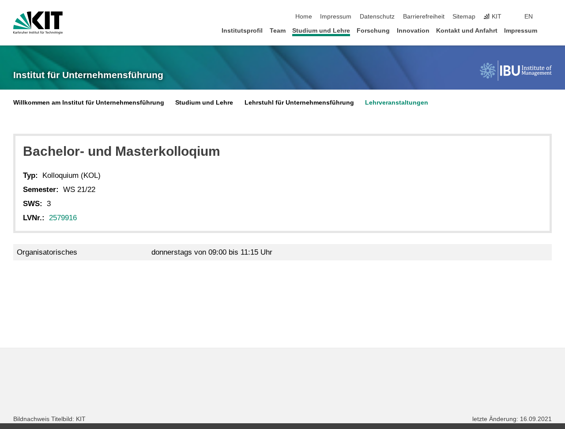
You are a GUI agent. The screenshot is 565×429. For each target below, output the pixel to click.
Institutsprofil (242, 30)
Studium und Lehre (321, 30)
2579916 (63, 218)
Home (303, 16)
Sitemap (463, 16)
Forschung (373, 30)
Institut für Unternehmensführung (88, 75)
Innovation (413, 30)
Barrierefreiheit (423, 16)
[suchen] (549, 16)
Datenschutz (377, 16)
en (528, 16)
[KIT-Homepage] (38, 22)
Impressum (335, 16)
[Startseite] (549, 30)
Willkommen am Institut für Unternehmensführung (88, 102)
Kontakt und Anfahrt (466, 30)
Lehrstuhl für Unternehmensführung (299, 102)
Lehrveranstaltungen (396, 102)
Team (278, 30)
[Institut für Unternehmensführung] (516, 70)
